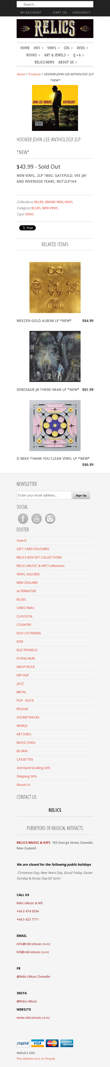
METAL (21, 692)
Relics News (44, 62)
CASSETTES (25, 759)
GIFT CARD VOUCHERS (33, 549)
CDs (68, 47)
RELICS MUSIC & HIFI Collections (40, 566)
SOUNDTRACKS (28, 717)
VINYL (53, 47)
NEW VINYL (50, 208)
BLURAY (22, 751)
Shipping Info (27, 776)
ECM (20, 641)
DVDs (82, 47)
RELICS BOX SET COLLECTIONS (39, 557)
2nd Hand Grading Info (34, 768)
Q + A (78, 55)
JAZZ (20, 684)
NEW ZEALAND (27, 583)
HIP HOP (23, 675)
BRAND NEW (54, 202)
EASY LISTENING (29, 633)
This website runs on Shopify (36, 1058)
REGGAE (22, 709)
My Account (31, 12)
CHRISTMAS (25, 608)
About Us (67, 62)
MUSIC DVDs (26, 743)
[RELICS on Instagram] (50, 524)
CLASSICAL (25, 616)
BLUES (39, 202)
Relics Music (28, 1001)
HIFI (38, 47)
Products (34, 74)
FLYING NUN (26, 658)
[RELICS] (55, 29)
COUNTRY (24, 625)
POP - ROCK (25, 700)
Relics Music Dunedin (35, 976)
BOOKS (33, 55)
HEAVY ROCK (26, 667)
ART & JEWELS (56, 55)
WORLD (22, 726)
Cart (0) (60, 12)
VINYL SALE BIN (28, 574)
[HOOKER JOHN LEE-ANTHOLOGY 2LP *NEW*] (55, 130)
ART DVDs (24, 734)
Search (22, 540)
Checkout (82, 12)
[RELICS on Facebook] (23, 524)
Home (25, 47)
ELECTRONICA (27, 650)
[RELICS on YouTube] (37, 524)
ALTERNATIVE (26, 591)
